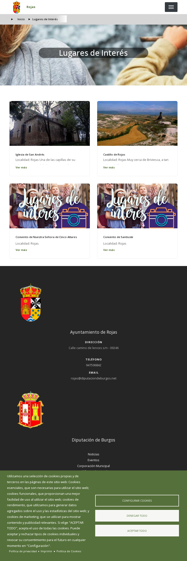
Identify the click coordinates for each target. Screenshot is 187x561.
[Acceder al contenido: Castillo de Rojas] (137, 123)
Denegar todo (137, 515)
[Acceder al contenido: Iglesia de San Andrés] (49, 123)
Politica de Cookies (68, 551)
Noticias (93, 454)
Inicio (21, 19)
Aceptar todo (137, 531)
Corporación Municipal (93, 466)
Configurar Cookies (137, 500)
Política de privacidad (23, 551)
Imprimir (46, 551)
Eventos (93, 460)
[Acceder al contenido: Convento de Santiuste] (137, 206)
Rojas (31, 7)
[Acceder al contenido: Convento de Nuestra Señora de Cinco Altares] (49, 206)
